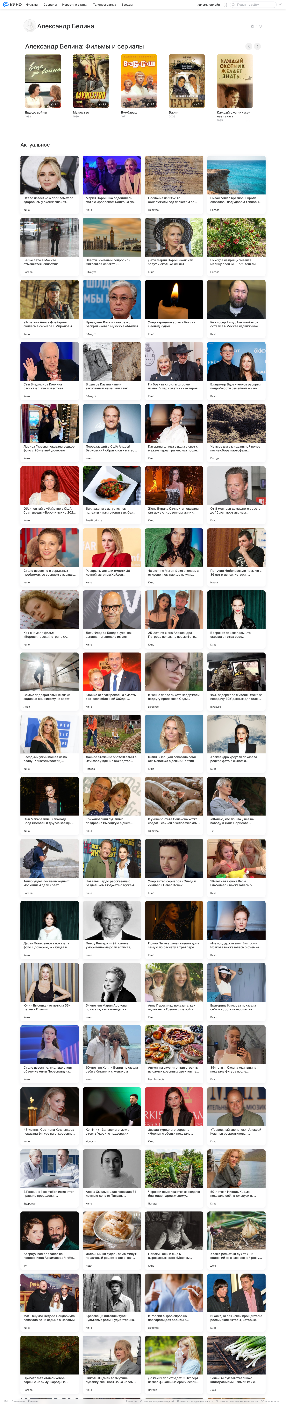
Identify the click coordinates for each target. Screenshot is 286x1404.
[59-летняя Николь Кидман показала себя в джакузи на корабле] (236, 1178)
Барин (173, 112)
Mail (6, 1401)
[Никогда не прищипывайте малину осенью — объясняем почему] (236, 247)
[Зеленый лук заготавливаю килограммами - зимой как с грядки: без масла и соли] (236, 1365)
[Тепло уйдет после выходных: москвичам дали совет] (49, 868)
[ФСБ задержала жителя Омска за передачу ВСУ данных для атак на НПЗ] (236, 682)
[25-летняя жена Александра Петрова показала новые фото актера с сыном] (174, 619)
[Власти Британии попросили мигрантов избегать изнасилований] (112, 247)
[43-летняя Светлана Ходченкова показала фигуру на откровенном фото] (49, 1116)
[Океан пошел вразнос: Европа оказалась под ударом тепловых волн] (236, 185)
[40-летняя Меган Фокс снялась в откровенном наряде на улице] (174, 557)
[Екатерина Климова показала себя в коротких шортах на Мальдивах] (236, 992)
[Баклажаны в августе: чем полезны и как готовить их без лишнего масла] (112, 495)
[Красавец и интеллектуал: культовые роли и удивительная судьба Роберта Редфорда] (112, 1303)
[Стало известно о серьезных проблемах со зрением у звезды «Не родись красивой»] (49, 557)
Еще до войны (36, 112)
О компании (18, 1401)
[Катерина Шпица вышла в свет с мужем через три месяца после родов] (174, 433)
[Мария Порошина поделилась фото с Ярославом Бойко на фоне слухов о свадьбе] (112, 185)
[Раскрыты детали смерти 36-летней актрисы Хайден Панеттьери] (112, 557)
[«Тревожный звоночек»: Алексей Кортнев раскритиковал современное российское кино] (236, 1116)
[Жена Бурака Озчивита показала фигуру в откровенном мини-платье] (174, 495)
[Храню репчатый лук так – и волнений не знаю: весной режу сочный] (236, 1240)
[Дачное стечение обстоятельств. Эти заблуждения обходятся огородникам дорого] (112, 744)
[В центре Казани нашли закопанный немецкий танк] (112, 371)
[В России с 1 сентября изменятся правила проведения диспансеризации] (49, 1178)
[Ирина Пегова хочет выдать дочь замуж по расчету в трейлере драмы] (174, 930)
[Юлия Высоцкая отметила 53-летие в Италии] (49, 992)
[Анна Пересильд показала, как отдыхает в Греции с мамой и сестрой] (174, 992)
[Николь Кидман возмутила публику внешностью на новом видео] (112, 1365)
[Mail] (6, 4)
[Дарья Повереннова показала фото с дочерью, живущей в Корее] (49, 930)
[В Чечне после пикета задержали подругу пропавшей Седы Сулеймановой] (174, 682)
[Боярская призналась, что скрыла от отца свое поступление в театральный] (236, 619)
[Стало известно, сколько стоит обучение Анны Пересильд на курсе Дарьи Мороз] (49, 1054)
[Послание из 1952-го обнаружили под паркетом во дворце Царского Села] (174, 185)
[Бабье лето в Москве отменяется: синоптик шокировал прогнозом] (49, 247)
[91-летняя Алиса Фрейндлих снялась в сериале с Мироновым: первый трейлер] (49, 309)
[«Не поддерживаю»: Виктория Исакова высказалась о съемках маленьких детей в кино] (236, 930)
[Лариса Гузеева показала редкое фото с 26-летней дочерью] (49, 433)
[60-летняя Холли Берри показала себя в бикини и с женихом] (112, 1054)
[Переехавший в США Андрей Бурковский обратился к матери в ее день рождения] (112, 433)
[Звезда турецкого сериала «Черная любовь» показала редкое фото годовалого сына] (174, 1116)
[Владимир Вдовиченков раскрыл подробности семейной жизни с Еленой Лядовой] (236, 371)
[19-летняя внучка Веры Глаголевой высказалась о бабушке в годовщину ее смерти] (236, 868)
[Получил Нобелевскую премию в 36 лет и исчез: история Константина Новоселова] (236, 557)
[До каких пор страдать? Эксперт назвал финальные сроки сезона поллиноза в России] (174, 1365)
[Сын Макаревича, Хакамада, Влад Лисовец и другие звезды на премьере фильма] (49, 806)
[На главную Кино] (15, 4)
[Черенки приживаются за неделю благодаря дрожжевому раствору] (174, 1178)
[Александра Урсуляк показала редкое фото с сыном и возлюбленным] (236, 744)
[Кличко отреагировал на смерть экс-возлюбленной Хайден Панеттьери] (112, 682)
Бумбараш (129, 112)
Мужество (81, 112)
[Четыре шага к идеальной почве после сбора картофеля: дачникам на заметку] (236, 433)
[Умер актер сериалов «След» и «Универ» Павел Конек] (174, 868)
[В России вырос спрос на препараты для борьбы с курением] (174, 1303)
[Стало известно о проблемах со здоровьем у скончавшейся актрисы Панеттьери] (49, 185)
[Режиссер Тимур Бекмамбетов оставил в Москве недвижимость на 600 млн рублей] (236, 309)
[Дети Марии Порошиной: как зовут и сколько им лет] (174, 247)
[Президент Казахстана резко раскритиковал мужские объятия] (112, 309)
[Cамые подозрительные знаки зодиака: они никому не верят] (49, 682)
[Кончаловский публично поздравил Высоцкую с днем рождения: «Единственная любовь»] (112, 806)
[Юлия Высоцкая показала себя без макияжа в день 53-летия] (174, 744)
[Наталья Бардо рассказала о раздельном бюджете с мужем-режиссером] (112, 868)
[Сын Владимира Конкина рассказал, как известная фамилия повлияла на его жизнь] (49, 371)
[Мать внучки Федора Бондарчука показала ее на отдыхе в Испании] (49, 1303)
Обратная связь (270, 1401)
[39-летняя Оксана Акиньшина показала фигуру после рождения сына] (236, 1054)
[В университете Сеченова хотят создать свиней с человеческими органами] (174, 806)
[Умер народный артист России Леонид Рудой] (174, 309)
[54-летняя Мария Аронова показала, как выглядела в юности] (112, 992)
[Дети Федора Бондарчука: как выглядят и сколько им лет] (112, 619)
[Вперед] (257, 46)
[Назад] (248, 46)
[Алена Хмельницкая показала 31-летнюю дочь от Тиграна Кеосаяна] (112, 1178)
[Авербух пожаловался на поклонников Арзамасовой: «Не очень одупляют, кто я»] (49, 1240)
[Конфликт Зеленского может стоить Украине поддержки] (112, 1116)
